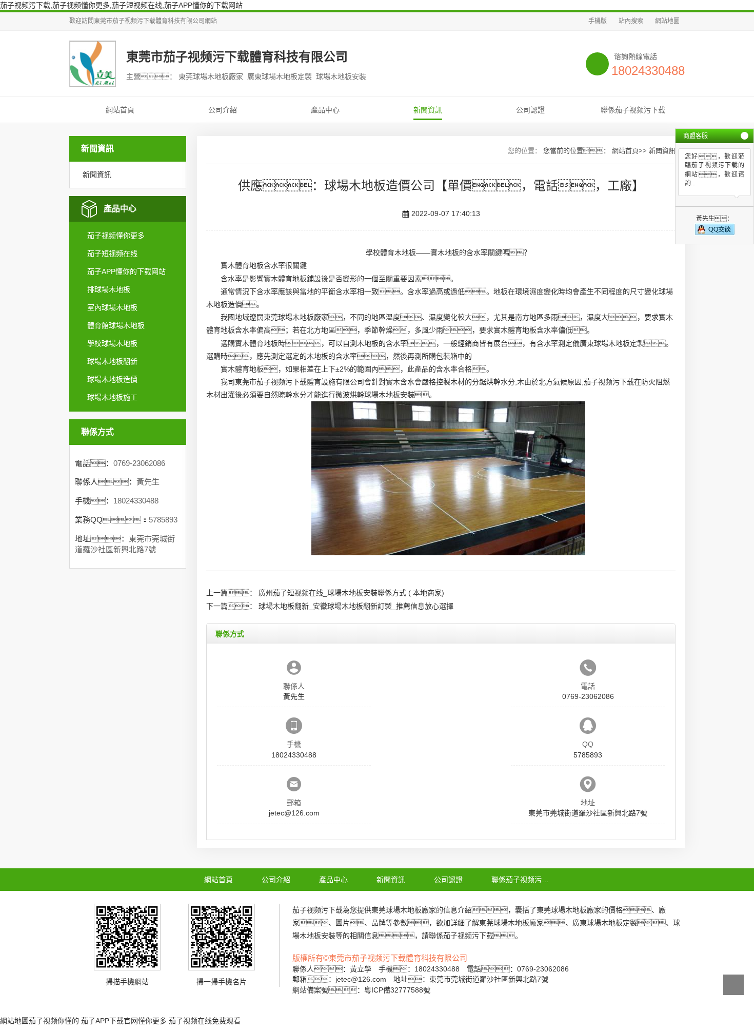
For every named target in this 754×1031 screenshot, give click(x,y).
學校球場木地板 (112, 343)
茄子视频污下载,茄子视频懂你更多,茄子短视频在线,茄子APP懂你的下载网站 (121, 5)
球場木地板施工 (112, 397)
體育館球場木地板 (116, 325)
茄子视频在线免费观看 (205, 1021)
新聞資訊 (427, 110)
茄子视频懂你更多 (116, 235)
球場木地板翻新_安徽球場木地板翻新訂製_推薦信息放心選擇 (356, 606)
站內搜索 (631, 21)
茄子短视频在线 (112, 253)
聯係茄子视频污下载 (633, 110)
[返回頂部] (733, 985)
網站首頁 (120, 110)
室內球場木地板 (112, 307)
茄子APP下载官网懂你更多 (124, 1021)
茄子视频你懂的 (54, 1021)
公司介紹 (222, 110)
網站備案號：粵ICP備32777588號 (361, 990)
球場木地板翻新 (112, 361)
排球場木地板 (108, 289)
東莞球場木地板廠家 (296, 317)
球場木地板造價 (112, 379)
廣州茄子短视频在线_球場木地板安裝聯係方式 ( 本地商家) (351, 593)
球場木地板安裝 (389, 395)
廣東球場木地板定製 (612, 343)
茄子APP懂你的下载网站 (126, 271)
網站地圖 (667, 21)
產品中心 (325, 110)
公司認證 (530, 110)
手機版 (597, 21)
